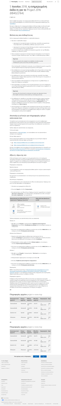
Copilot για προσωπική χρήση (5, 364)
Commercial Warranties (24, 372)
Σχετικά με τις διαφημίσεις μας (39, 403)
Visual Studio (23, 394)
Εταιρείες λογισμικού (24, 392)
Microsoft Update (22, 132)
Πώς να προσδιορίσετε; (24, 30)
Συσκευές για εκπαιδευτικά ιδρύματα (46, 364)
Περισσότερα (27, 1)
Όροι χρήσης (24, 403)
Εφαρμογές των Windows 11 (5, 368)
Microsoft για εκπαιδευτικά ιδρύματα (46, 362)
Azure (2, 385)
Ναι (36, 356)
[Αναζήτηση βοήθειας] (55, 1)
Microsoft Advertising (4, 390)
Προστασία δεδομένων (17, 403)
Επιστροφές (23, 366)
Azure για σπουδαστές (44, 375)
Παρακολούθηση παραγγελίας (25, 368)
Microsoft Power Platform (25, 390)
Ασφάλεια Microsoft (4, 383)
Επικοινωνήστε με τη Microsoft (8, 403)
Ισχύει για (13, 17)
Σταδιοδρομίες (43, 381)
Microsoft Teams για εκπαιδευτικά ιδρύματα (47, 366)
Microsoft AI (3, 381)
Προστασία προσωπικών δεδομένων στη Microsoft (48, 385)
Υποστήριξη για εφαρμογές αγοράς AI (26, 385)
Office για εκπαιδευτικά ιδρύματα (46, 370)
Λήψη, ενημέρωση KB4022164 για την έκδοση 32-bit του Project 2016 (29, 142)
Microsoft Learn (23, 383)
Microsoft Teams (3, 394)
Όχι (43, 356)
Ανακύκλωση (23, 370)
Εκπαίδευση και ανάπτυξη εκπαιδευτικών (47, 372)
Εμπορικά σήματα (30, 403)
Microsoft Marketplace (24, 388)
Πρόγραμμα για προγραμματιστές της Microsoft (28, 381)
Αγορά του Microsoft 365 (36, 1)
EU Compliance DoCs (48, 403)
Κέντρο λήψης (23, 364)
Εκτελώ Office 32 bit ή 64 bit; (19, 148)
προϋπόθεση (12, 23)
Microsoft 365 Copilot (4, 392)
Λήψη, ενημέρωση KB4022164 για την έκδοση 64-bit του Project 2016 (29, 145)
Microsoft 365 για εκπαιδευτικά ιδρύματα (47, 368)
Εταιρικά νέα (43, 383)
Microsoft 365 (21, 1)
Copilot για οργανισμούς (5, 362)
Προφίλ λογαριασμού (24, 362)
